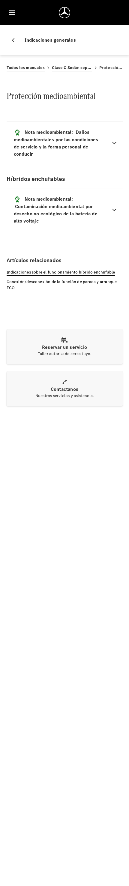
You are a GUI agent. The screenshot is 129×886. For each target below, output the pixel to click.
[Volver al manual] (16, 40)
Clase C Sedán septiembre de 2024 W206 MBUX (72, 67)
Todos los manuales (26, 67)
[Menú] (12, 12)
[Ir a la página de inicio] (64, 12)
